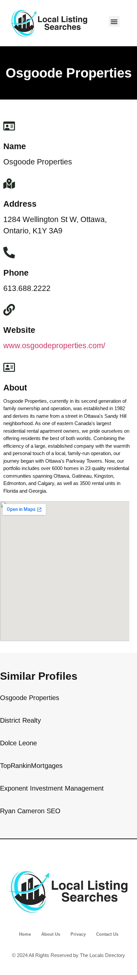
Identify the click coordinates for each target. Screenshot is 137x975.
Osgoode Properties (29, 697)
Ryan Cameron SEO (30, 811)
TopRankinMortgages (31, 765)
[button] (114, 21)
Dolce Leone (18, 743)
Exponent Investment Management (52, 788)
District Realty (20, 720)
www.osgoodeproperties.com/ (54, 345)
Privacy (78, 934)
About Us (50, 934)
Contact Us (107, 934)
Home (25, 934)
